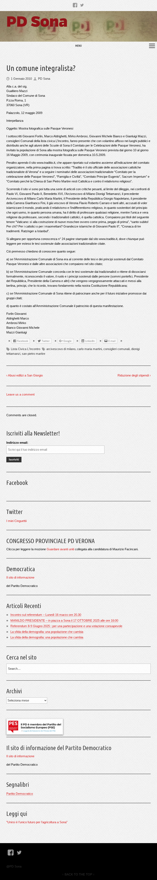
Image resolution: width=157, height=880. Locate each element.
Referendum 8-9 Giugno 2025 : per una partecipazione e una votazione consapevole (66, 626)
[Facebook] (75, 5)
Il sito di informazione (20, 577)
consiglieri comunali (116, 349)
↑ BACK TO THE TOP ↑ (78, 874)
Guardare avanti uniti (60, 549)
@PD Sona (13, 866)
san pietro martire (33, 353)
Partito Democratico (19, 793)
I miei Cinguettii (16, 521)
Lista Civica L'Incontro (25, 349)
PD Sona (44, 78)
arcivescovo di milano (60, 349)
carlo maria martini (89, 349)
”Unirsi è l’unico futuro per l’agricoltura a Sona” (36, 822)
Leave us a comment (20, 394)
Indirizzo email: (17, 442)
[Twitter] (82, 5)
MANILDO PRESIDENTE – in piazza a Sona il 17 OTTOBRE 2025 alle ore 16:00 (64, 620)
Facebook (17, 482)
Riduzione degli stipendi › (134, 375)
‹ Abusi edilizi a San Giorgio (24, 375)
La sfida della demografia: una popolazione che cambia (46, 631)
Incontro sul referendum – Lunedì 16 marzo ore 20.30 (45, 614)
